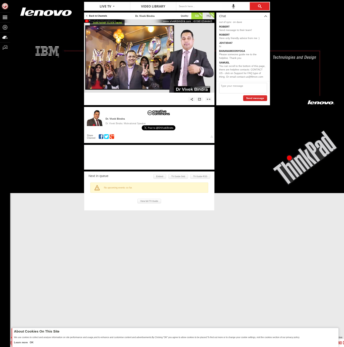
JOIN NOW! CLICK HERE (107, 22)
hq (209, 15)
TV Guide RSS (200, 176)
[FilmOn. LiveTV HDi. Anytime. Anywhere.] (5, 6)
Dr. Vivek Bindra (115, 118)
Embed (159, 176)
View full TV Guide (149, 201)
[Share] (191, 99)
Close (340, 337)
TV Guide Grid (178, 176)
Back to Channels (98, 16)
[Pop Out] (199, 99)
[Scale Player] (208, 99)
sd (197, 15)
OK (31, 342)
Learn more (21, 342)
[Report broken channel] (212, 136)
